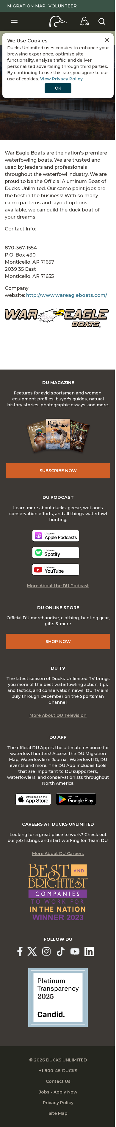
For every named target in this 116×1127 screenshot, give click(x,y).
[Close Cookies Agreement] (107, 40)
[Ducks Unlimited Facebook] (20, 951)
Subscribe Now (58, 470)
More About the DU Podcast (58, 585)
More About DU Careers (58, 853)
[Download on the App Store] (33, 799)
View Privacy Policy (61, 79)
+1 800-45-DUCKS (58, 1070)
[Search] (102, 21)
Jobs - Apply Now (58, 1092)
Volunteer (62, 6)
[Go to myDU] (84, 21)
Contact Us (58, 1081)
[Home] (58, 21)
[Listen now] (56, 536)
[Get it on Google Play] (76, 799)
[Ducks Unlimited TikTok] (60, 951)
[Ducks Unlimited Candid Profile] (58, 997)
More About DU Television (58, 715)
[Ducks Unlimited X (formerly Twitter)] (32, 951)
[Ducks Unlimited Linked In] (89, 951)
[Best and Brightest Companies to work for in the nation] (58, 892)
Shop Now (58, 641)
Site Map (58, 1113)
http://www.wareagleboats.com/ (66, 295)
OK (58, 88)
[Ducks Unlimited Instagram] (46, 951)
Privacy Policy (58, 1102)
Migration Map (26, 6)
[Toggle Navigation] (14, 21)
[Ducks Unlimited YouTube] (75, 951)
